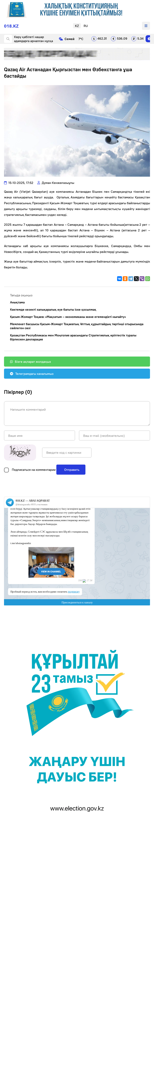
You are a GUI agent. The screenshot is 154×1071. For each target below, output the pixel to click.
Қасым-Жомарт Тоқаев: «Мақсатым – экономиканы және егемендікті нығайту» (68, 317)
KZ (77, 26)
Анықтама (17, 302)
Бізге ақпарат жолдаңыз (33, 362)
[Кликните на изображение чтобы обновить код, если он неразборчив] (20, 452)
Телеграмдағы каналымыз (34, 374)
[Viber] (142, 278)
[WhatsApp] (147, 278)
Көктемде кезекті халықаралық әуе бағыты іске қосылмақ (53, 309)
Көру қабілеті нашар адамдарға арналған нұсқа (33, 39)
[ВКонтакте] (119, 278)
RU (86, 26)
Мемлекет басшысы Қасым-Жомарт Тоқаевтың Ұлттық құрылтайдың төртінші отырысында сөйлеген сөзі (76, 326)
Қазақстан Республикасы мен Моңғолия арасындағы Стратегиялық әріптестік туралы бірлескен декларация (73, 337)
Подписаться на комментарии (34, 470)
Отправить (71, 470)
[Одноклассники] (125, 278)
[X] (136, 278)
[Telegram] (149, 38)
